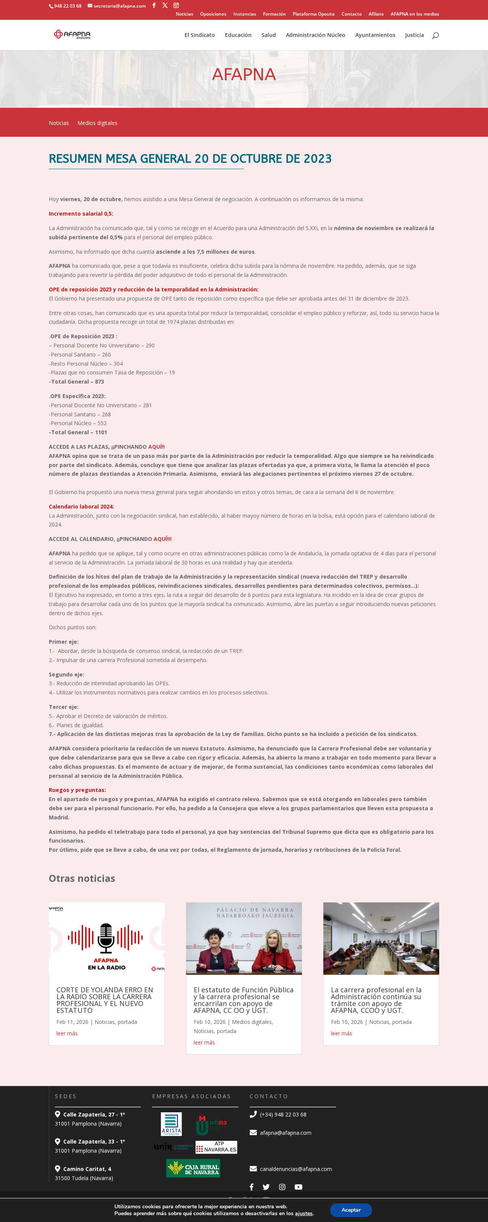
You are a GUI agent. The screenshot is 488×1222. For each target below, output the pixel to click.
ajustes (304, 1213)
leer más (67, 1033)
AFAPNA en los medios (415, 14)
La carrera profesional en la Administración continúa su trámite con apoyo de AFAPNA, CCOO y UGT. (376, 1000)
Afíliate (376, 14)
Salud (269, 35)
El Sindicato (200, 35)
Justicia (414, 35)
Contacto (352, 14)
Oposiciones (213, 14)
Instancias (244, 14)
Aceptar (351, 1210)
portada (127, 1021)
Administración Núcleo (315, 35)
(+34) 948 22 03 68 (282, 1114)
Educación (238, 35)
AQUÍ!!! (162, 538)
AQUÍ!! (156, 446)
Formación (274, 14)
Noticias (184, 14)
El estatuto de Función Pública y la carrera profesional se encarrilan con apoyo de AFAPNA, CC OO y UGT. (244, 1000)
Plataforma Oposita (314, 14)
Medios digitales (97, 123)
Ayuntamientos (375, 35)
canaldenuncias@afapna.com (295, 1168)
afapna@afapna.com (284, 1132)
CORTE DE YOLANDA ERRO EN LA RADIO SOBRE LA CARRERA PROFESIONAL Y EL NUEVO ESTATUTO (104, 1000)
